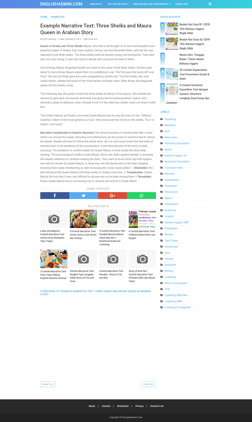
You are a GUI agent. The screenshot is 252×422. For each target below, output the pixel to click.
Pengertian (171, 228)
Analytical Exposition (177, 161)
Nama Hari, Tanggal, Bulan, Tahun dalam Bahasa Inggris (192, 59)
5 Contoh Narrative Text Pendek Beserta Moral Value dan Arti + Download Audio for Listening (112, 238)
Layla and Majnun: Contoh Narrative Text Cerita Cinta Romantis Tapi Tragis (52, 236)
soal (167, 131)
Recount (170, 173)
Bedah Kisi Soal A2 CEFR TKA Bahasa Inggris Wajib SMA (194, 44)
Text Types (171, 240)
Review (169, 234)
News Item (171, 137)
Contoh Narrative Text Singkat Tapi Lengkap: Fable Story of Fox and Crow (82, 276)
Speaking (170, 119)
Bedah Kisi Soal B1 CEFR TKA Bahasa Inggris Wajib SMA (194, 29)
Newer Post (48, 384)
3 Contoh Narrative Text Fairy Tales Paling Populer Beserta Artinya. (53, 274)
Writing (169, 271)
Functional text (174, 167)
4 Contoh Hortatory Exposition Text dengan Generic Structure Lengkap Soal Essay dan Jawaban (187, 94)
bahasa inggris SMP (177, 222)
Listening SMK (173, 301)
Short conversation (176, 283)
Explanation (172, 179)
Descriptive (171, 204)
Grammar (170, 210)
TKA (167, 289)
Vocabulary (171, 246)
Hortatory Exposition (177, 143)
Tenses (169, 258)
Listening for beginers (178, 307)
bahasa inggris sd (175, 155)
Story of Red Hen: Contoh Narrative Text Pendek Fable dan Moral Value (142, 276)
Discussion (171, 192)
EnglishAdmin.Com (61, 4)
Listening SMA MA (176, 295)
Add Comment (90, 39)
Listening (170, 277)
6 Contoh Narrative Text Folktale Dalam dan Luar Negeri (142, 234)
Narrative (170, 125)
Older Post (148, 384)
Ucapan (169, 216)
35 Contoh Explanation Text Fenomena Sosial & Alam (194, 74)
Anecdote (96, 4)
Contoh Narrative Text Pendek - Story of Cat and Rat (111, 274)
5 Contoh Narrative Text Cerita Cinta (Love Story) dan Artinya (83, 234)
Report (168, 198)
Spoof (168, 149)
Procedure (171, 185)
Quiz (167, 252)
